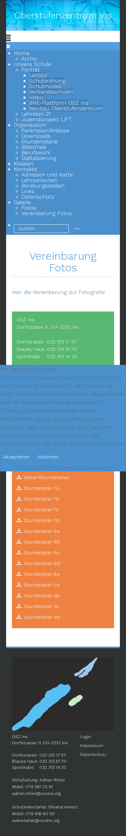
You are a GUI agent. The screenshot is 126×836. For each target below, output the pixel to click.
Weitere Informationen (46, 467)
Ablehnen (48, 457)
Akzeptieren (16, 457)
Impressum (94, 467)
